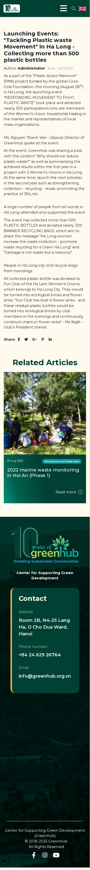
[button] (81, 441)
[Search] (73, 8)
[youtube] (56, 855)
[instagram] (45, 855)
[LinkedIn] (50, 339)
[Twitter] (26, 339)
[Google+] (34, 339)
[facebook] (33, 855)
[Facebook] (19, 339)
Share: (9, 339)
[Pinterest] (42, 339)
